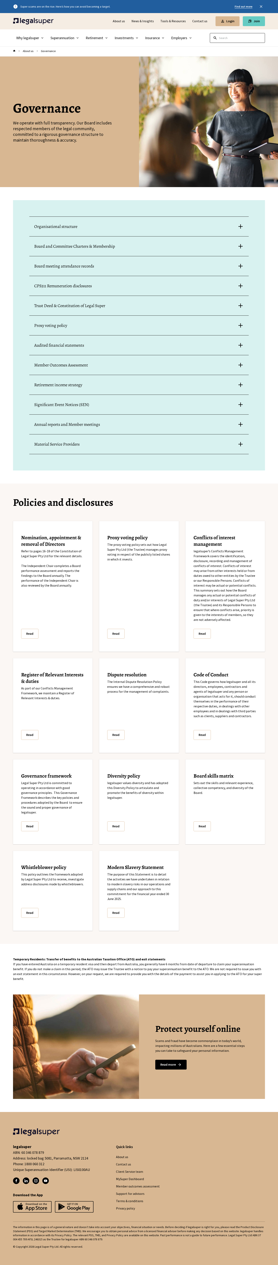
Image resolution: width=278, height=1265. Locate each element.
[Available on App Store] (74, 1207)
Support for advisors (130, 1194)
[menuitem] (30, 38)
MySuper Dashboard (130, 1179)
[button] (29, 634)
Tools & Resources (173, 21)
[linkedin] (26, 1180)
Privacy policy (125, 1208)
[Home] (33, 21)
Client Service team (129, 1172)
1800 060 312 (34, 1164)
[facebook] (16, 1180)
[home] (14, 51)
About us (119, 21)
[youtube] (45, 1180)
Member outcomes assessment (138, 1186)
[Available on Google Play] (32, 1207)
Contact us (199, 21)
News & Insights (142, 21)
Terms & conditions (129, 1201)
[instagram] (36, 1180)
